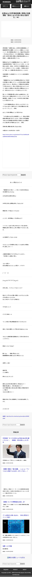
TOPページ (5, 6)
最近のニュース (16, 6)
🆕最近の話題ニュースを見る (16, 557)
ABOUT (24, 569)
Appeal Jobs (24, 572)
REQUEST (5, 569)
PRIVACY (15, 569)
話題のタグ (26, 6)
